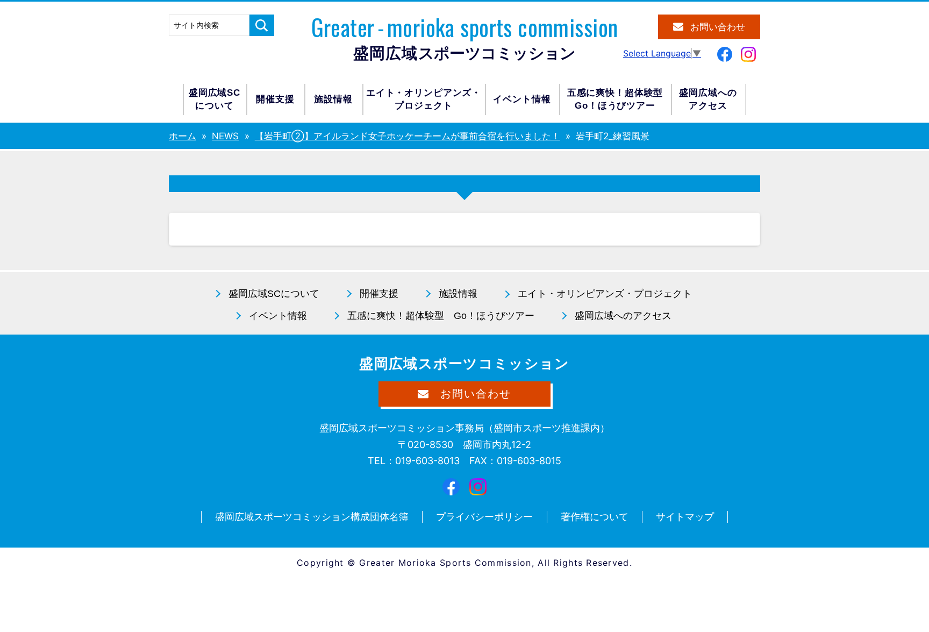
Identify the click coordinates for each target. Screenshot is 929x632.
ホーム (182, 136)
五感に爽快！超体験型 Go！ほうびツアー (440, 315)
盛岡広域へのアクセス (708, 99)
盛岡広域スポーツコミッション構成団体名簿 (312, 516)
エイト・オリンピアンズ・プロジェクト (423, 99)
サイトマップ (685, 516)
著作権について (594, 516)
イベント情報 (522, 99)
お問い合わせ (717, 27)
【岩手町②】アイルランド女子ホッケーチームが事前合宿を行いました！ (407, 136)
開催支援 (275, 99)
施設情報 (333, 99)
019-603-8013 (427, 460)
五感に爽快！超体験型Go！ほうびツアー (615, 99)
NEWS (225, 136)
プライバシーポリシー (484, 516)
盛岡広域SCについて (214, 99)
